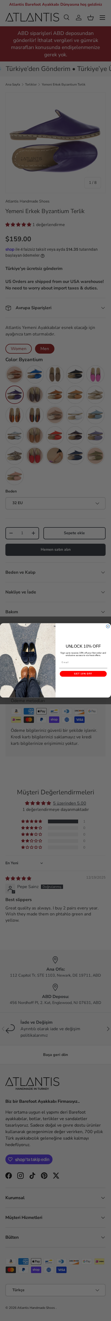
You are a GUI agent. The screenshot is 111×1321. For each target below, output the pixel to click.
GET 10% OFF (83, 674)
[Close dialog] (108, 626)
